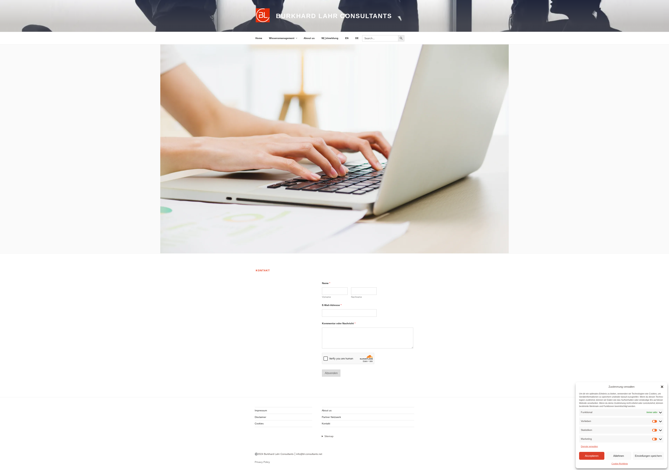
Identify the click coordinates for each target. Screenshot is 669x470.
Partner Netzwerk (331, 417)
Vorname (326, 297)
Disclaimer (260, 417)
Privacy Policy (262, 462)
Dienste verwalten (589, 446)
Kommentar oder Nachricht (338, 323)
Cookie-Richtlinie (620, 464)
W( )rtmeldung (329, 38)
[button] (662, 387)
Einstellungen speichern (648, 455)
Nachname (356, 297)
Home (258, 38)
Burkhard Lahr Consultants (334, 16)
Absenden (331, 373)
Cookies (259, 423)
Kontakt (326, 423)
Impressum (261, 410)
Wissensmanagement (281, 38)
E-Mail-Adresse (331, 305)
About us (309, 38)
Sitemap (328, 436)
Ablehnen (618, 455)
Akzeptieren (591, 455)
